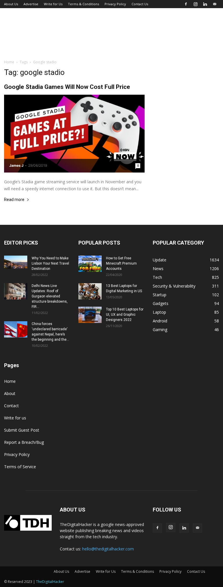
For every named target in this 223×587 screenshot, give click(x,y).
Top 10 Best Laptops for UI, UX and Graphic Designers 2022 (124, 314)
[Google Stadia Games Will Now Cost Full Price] (74, 134)
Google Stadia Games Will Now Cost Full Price (67, 86)
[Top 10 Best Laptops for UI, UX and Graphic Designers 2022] (90, 315)
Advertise (31, 4)
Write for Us (53, 4)
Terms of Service (20, 466)
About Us (11, 4)
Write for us (15, 418)
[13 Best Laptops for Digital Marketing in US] (90, 291)
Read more (14, 200)
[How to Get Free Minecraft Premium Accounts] (90, 264)
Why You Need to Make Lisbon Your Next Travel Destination (50, 263)
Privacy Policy (115, 4)
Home (9, 62)
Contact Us (140, 4)
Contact (11, 405)
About (9, 393)
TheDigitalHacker (50, 581)
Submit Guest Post (21, 430)
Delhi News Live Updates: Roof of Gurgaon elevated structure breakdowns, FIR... (50, 296)
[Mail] (214, 4)
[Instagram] (195, 4)
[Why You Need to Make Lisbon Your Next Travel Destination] (15, 262)
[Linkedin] (205, 4)
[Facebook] (185, 4)
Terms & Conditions (83, 4)
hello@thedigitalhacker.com (108, 549)
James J (16, 165)
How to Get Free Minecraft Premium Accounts (121, 263)
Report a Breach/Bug (24, 442)
